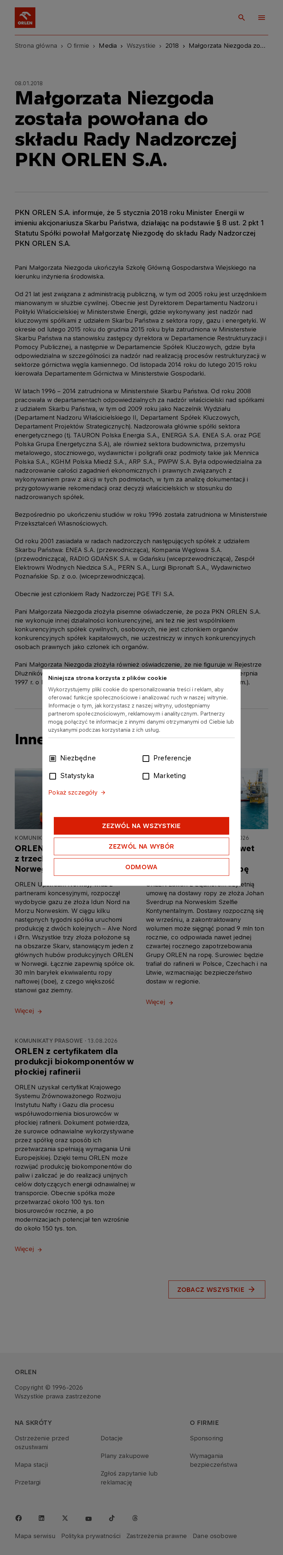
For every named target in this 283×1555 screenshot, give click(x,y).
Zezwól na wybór (141, 846)
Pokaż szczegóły (73, 792)
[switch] (147, 757)
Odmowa (141, 867)
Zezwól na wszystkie (141, 826)
